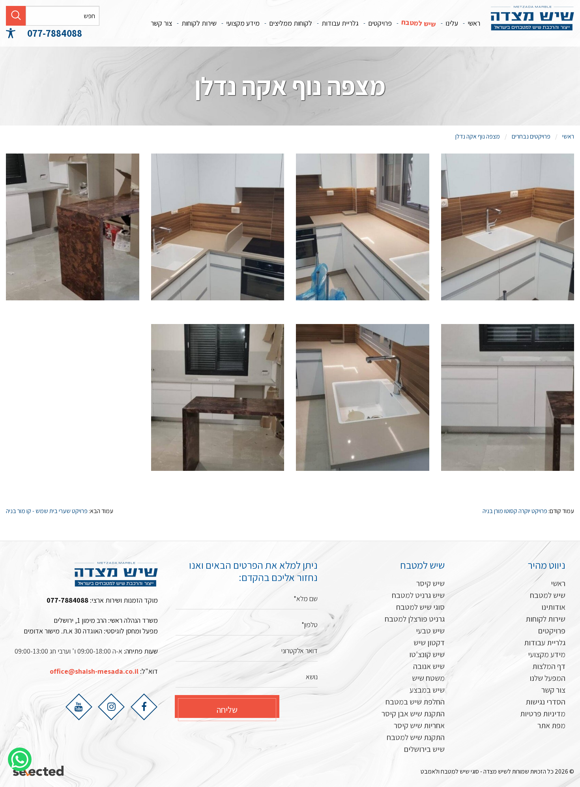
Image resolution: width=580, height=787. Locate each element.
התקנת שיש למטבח (416, 737)
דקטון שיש (429, 642)
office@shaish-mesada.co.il (94, 671)
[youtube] (79, 706)
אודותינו (553, 607)
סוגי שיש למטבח (420, 607)
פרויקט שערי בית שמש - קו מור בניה (47, 511)
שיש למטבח (418, 23)
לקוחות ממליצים (290, 23)
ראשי (474, 23)
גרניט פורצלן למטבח (415, 619)
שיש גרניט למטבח (418, 595)
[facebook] (144, 706)
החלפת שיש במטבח (415, 702)
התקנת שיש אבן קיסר (413, 713)
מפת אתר (551, 725)
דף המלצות (548, 666)
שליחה (227, 709)
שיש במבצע (427, 690)
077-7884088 (54, 32)
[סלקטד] (39, 771)
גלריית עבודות (340, 23)
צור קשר (161, 23)
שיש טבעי (430, 631)
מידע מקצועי (243, 23)
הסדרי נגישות (545, 702)
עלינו (451, 23)
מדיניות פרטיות (542, 713)
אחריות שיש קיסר (419, 725)
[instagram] (111, 706)
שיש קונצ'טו (427, 654)
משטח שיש (428, 678)
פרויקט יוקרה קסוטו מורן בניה (515, 511)
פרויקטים (380, 23)
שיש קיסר (430, 583)
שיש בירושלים (424, 749)
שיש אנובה (429, 666)
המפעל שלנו (547, 678)
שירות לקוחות (199, 23)
